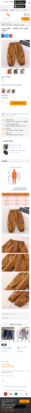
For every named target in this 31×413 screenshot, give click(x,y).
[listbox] (15, 91)
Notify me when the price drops (11, 85)
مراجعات (5, 318)
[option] (3, 91)
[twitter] (1, 376)
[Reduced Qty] (3, 103)
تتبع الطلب (12, 10)
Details (4, 161)
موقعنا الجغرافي (4, 10)
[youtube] (11, 376)
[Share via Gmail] (10, 36)
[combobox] (11, 19)
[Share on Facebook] (3, 36)
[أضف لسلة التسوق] (17, 341)
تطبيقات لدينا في (8, 1)
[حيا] (8, 14)
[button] (15, 71)
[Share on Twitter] (6, 36)
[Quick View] (6, 341)
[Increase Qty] (8, 103)
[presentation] (25, 141)
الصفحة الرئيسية (5, 23)
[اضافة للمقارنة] (14, 341)
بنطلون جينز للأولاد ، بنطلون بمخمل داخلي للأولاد (6, 348)
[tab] (15, 161)
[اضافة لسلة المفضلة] (11, 108)
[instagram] (8, 376)
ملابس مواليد (4, 115)
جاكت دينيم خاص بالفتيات (15, 145)
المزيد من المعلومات (9, 314)
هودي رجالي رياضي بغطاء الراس (17, 150)
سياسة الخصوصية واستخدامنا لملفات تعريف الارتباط (8, 409)
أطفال (27, 113)
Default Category (11, 113)
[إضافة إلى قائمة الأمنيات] (10, 341)
